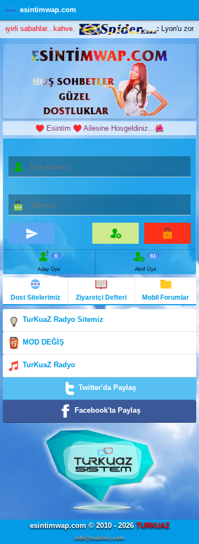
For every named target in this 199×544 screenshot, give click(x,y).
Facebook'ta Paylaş (106, 410)
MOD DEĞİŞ (42, 342)
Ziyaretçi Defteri (101, 297)
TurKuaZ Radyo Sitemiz (61, 319)
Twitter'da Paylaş (106, 387)
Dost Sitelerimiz (35, 297)
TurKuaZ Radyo (47, 365)
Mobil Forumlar (165, 297)
